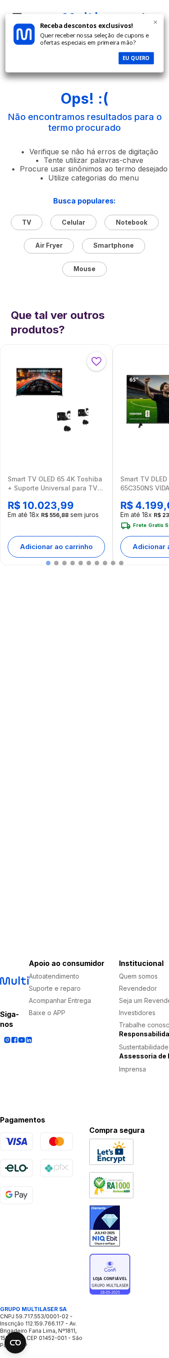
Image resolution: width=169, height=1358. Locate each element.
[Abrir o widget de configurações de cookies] (15, 1342)
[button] (48, 563)
